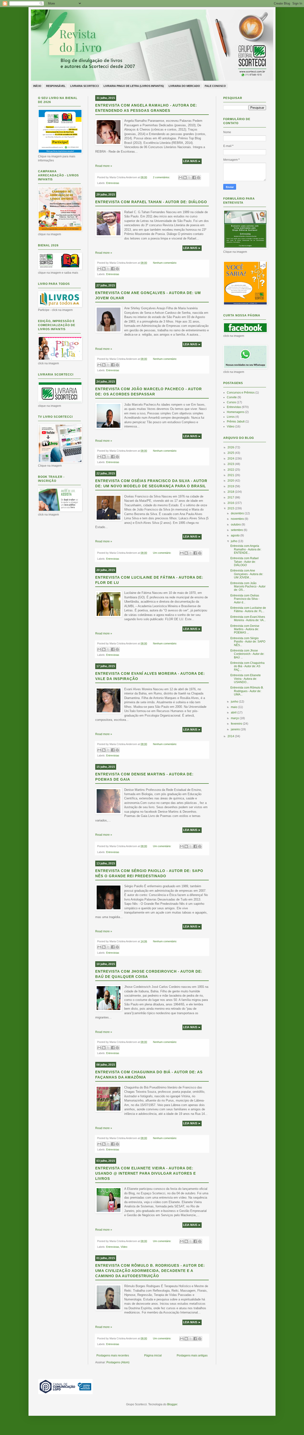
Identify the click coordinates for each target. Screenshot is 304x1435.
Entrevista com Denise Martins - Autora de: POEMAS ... (244, 629)
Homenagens (235, 412)
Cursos (231, 402)
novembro (238, 519)
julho (234, 541)
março (235, 718)
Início (37, 85)
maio (234, 707)
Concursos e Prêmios (241, 392)
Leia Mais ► (192, 161)
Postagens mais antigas (192, 1355)
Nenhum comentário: (165, 262)
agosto (235, 535)
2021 (231, 475)
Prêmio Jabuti (236, 421)
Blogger (172, 1404)
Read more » (103, 166)
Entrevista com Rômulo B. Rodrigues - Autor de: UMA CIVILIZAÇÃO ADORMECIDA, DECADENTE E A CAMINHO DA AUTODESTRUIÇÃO (150, 1270)
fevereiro (237, 723)
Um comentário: (162, 552)
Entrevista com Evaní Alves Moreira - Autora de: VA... (248, 618)
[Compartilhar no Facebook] (194, 177)
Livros (231, 416)
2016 (231, 503)
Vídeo (124, 1246)
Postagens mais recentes (112, 1355)
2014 (231, 736)
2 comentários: (162, 177)
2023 (231, 464)
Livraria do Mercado (184, 85)
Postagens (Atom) (117, 1362)
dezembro (238, 513)
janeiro (236, 729)
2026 (231, 447)
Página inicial (153, 1355)
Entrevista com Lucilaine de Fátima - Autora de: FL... (248, 609)
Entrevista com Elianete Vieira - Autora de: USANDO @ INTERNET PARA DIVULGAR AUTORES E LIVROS (145, 1173)
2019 (231, 486)
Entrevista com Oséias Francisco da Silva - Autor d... (244, 599)
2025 (231, 453)
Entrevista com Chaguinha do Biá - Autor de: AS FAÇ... (247, 666)
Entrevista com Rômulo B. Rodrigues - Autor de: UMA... (247, 691)
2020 (231, 480)
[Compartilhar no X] (189, 177)
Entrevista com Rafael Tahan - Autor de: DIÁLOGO (151, 202)
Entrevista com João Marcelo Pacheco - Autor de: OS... (248, 587)
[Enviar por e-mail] (180, 177)
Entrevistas (112, 183)
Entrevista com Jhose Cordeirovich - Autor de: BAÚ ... (247, 654)
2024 (231, 458)
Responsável (56, 85)
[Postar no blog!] (185, 177)
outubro (236, 524)
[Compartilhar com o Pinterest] (198, 177)
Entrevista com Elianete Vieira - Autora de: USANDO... (245, 679)
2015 (231, 508)
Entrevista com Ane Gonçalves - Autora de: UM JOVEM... (246, 574)
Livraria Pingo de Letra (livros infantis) (134, 85)
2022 (231, 469)
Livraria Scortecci (84, 85)
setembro (237, 530)
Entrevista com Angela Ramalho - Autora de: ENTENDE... (245, 549)
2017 (231, 497)
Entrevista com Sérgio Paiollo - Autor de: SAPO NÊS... (247, 642)
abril (234, 712)
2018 (231, 491)
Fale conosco (215, 85)
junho (235, 701)
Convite (232, 397)
